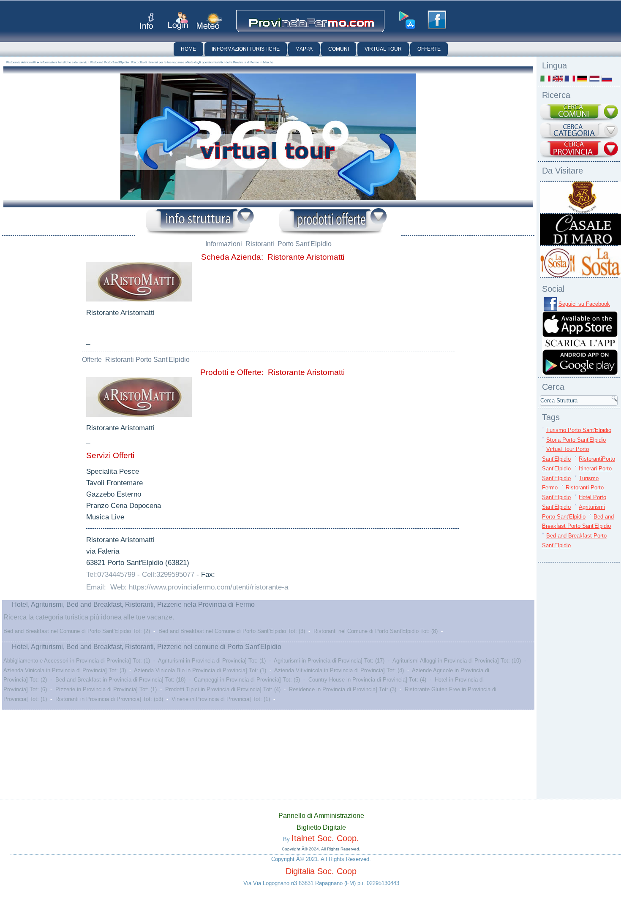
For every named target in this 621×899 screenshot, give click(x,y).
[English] (557, 78)
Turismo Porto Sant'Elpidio (578, 430)
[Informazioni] (200, 222)
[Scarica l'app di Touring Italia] (407, 20)
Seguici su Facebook (584, 304)
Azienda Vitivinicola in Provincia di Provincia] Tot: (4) (339, 670)
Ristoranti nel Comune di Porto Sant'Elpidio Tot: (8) (375, 631)
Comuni (338, 49)
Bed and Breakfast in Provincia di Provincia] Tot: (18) (120, 679)
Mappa (304, 49)
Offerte (429, 49)
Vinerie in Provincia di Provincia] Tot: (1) (221, 699)
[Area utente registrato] (178, 21)
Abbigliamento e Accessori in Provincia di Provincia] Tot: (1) (76, 660)
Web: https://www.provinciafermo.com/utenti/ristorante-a (199, 587)
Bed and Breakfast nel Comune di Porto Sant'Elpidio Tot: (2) (76, 631)
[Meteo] (209, 21)
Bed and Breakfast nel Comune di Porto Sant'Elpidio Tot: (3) (231, 631)
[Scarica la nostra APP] (580, 373)
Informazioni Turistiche (246, 49)
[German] (582, 78)
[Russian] (606, 78)
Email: (97, 587)
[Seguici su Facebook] (437, 20)
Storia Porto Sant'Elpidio (576, 440)
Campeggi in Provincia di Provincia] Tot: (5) (247, 679)
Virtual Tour (383, 49)
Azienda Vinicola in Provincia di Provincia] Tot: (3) (64, 670)
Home (188, 49)
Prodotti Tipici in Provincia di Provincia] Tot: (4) (223, 689)
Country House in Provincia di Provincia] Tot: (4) (367, 679)
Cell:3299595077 (168, 574)
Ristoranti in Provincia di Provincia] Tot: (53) (109, 699)
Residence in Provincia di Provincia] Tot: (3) (342, 689)
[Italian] (545, 78)
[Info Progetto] (147, 21)
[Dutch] (594, 78)
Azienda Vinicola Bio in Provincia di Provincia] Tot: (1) (200, 670)
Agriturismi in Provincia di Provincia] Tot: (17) (329, 660)
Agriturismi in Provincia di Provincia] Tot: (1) (212, 660)
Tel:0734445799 (110, 574)
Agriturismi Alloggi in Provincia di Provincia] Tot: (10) (456, 660)
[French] (569, 78)
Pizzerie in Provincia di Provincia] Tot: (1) (106, 689)
